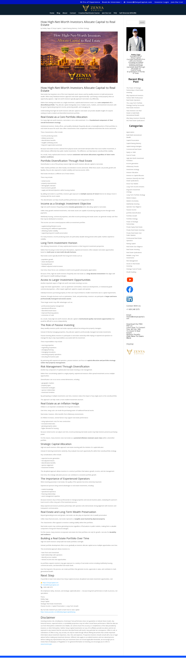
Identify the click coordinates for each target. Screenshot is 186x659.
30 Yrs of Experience (90, 2)
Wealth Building (131, 272)
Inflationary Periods (132, 166)
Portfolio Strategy (83, 28)
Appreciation (130, 132)
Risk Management (132, 261)
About (65, 13)
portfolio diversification (133, 213)
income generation (132, 163)
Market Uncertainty (132, 201)
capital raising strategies (134, 146)
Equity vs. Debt (131, 152)
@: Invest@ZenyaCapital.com (138, 2)
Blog (58, 13)
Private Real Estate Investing (135, 230)
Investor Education (132, 172)
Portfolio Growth (131, 216)
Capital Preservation (132, 140)
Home (52, 13)
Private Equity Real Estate (134, 227)
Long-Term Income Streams (135, 187)
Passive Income (131, 210)
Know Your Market (132, 184)
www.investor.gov (46, 644)
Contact (73, 13)
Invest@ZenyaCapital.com (51, 585)
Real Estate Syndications (134, 252)
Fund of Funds (130, 155)
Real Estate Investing (133, 249)
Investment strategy (132, 169)
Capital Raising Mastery (69, 28)
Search (142, 22)
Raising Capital (131, 243)
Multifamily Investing (132, 204)
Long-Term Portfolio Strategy (135, 195)
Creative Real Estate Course (89, 13)
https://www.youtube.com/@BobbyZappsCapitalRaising (58, 612)
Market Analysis (131, 198)
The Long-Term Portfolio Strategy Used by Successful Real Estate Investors (135, 105)
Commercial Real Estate (133, 149)
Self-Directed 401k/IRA (127, 13)
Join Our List (177, 2)
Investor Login (162, 2)
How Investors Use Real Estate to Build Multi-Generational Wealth (133, 113)
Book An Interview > (112, 2)
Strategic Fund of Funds (133, 269)
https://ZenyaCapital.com (50, 583)
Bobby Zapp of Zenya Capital (52, 28)
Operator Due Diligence (133, 207)
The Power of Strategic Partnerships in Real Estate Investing (134, 90)
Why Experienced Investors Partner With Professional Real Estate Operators (134, 98)
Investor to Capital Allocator (135, 175)
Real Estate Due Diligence (134, 246)
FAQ (115, 13)
